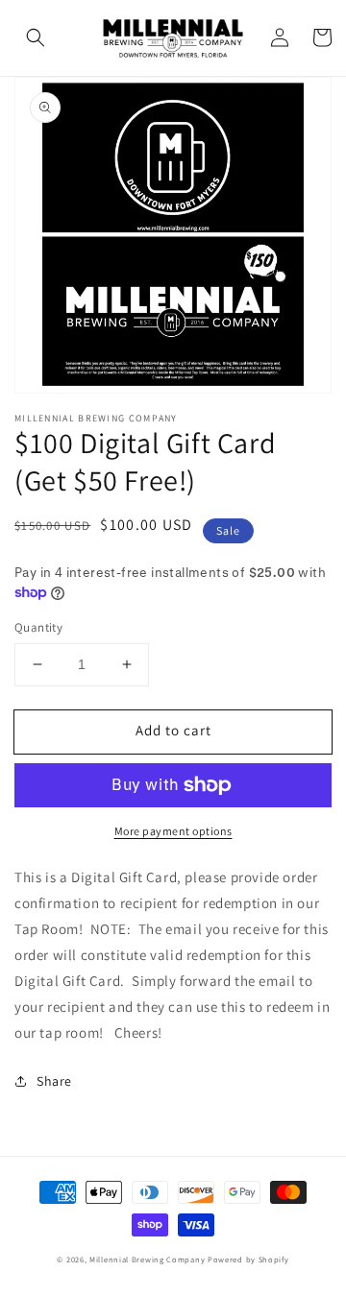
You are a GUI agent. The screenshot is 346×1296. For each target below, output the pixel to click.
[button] (35, 37)
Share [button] (54, 1081)
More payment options (173, 831)
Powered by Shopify (248, 1259)
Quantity (38, 627)
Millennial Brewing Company (147, 1259)
